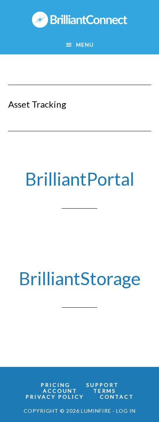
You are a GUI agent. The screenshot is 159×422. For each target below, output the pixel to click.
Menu (85, 44)
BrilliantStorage (80, 278)
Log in (126, 411)
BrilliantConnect (79, 19)
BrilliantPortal (79, 178)
